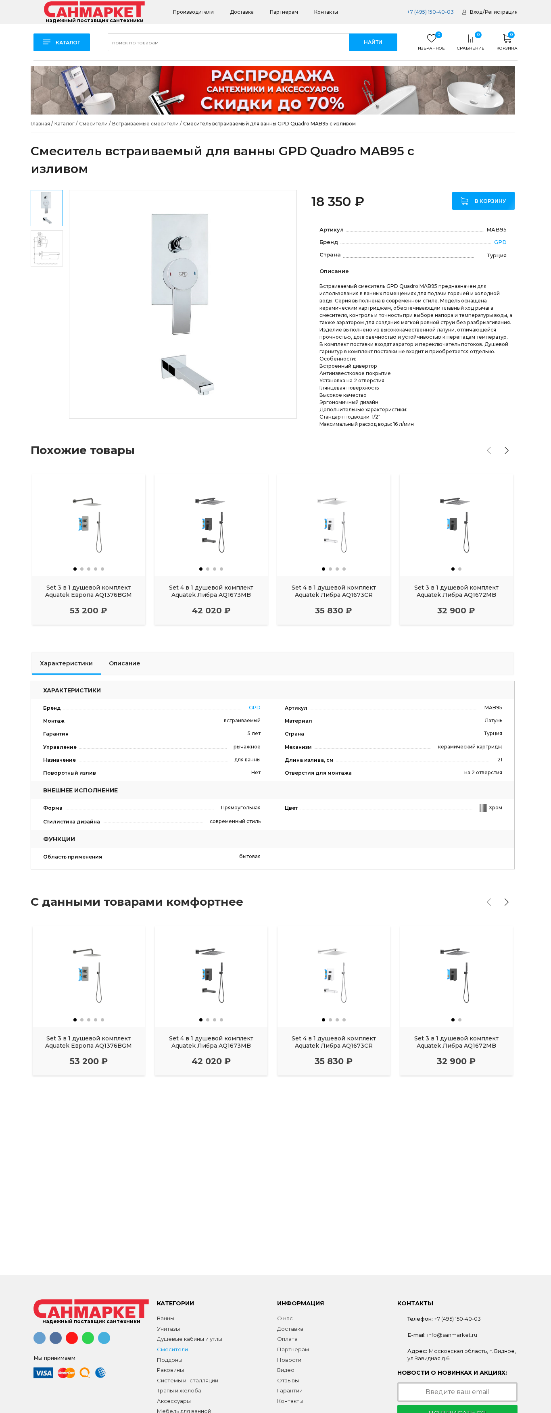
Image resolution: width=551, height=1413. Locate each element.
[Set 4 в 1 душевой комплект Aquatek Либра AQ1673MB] (211, 525)
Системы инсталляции (187, 1380)
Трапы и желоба (179, 1390)
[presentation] (489, 450)
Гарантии (290, 1390)
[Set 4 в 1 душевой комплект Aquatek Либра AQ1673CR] (333, 525)
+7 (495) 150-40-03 (430, 12)
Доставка (242, 12)
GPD (500, 242)
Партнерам (284, 12)
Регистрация (501, 12)
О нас (285, 1318)
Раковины (170, 1370)
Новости (289, 1360)
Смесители (172, 1349)
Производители (193, 12)
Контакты (326, 12)
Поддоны (169, 1360)
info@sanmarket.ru (452, 1335)
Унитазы (168, 1328)
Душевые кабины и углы (189, 1339)
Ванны (165, 1318)
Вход (476, 12)
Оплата (287, 1339)
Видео (285, 1370)
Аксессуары (174, 1401)
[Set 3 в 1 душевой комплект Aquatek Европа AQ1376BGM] (89, 525)
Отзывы (288, 1380)
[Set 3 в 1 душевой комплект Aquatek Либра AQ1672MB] (456, 525)
